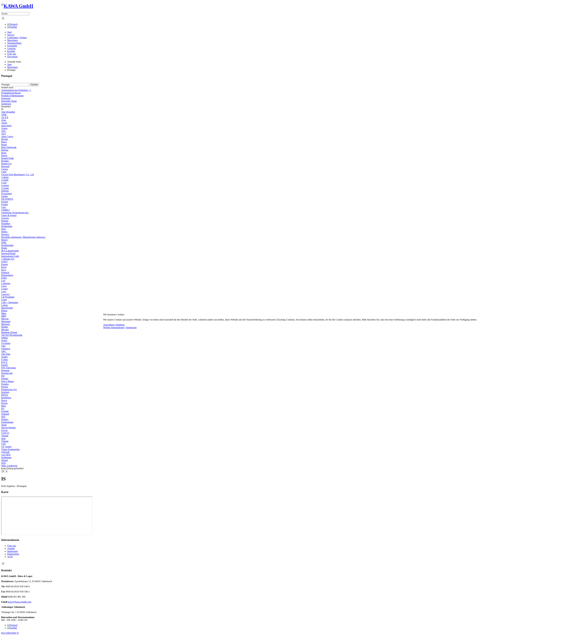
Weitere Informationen (113, 327)
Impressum (131, 327)
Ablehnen (120, 324)
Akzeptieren (109, 324)
